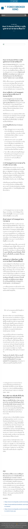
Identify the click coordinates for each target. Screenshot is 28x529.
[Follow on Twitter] (14, 1)
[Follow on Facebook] (11, 1)
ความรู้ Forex (14, 24)
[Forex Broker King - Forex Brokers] (15, 8)
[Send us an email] (16, 1)
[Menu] (2, 8)
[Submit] (25, 15)
